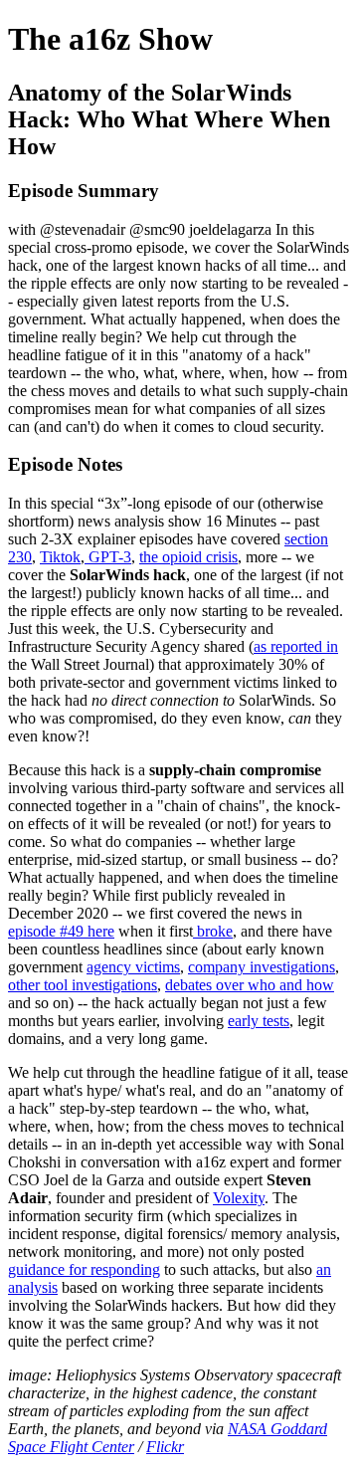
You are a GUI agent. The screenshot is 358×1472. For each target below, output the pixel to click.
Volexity (239, 1197)
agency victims (133, 966)
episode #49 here (61, 931)
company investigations (261, 966)
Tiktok (60, 556)
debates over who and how (249, 984)
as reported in (296, 646)
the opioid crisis (188, 556)
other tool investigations (82, 984)
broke (213, 931)
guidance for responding (84, 1269)
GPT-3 (108, 556)
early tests (258, 1020)
